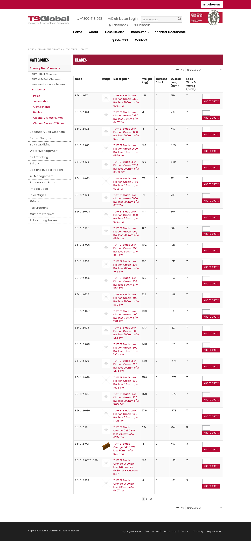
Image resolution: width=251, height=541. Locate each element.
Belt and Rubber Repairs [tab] (47, 170)
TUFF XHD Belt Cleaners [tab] (46, 79)
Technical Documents (169, 32)
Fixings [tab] (34, 201)
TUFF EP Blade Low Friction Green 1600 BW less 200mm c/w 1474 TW (126, 366)
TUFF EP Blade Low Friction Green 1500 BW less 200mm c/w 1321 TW (126, 333)
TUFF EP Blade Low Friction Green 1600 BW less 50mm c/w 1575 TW (125, 382)
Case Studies (114, 32)
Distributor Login (124, 18)
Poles (36, 96)
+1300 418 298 (91, 18)
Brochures (138, 32)
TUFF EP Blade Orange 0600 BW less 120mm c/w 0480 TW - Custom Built (125, 467)
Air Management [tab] (41, 176)
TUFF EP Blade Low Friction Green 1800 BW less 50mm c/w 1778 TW (125, 416)
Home (77, 32)
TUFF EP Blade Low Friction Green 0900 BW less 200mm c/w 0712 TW (126, 200)
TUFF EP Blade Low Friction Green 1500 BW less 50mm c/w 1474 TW (125, 349)
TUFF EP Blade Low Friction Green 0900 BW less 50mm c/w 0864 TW (125, 217)
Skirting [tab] (35, 163)
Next (151, 498)
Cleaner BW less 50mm (48, 117)
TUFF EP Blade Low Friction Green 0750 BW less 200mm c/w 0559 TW (126, 167)
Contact (141, 40)
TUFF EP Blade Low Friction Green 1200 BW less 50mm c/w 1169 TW (125, 283)
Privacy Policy (170, 531)
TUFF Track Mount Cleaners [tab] (49, 84)
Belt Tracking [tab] (39, 157)
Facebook (120, 25)
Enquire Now (211, 4)
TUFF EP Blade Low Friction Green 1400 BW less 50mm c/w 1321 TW (125, 316)
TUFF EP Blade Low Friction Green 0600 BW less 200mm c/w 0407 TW (126, 134)
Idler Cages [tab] (38, 195)
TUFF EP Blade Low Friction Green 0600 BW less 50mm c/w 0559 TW (125, 150)
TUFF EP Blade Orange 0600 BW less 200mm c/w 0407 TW (124, 485)
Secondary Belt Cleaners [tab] (47, 132)
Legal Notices (214, 531)
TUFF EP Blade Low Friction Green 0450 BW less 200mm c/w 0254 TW (126, 101)
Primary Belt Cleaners (50, 49)
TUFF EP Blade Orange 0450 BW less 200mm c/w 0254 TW (124, 432)
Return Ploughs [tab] (40, 138)
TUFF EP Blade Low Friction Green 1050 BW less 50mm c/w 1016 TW (125, 250)
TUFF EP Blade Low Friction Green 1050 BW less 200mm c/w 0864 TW (126, 233)
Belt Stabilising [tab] (40, 144)
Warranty (198, 531)
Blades (37, 112)
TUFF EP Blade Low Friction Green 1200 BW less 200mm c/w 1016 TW (126, 266)
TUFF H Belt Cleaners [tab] (44, 74)
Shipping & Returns (131, 531)
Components (41, 107)
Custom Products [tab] (42, 214)
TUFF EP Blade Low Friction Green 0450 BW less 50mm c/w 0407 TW (125, 117)
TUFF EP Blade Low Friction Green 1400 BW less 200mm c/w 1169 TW (126, 299)
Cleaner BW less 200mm (48, 123)
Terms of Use (151, 531)
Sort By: (180, 69)
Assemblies (40, 101)
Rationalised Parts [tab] (42, 182)
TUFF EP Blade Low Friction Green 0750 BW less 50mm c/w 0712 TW (125, 183)
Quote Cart (119, 40)
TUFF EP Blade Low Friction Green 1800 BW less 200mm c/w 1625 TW (126, 399)
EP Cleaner (71, 49)
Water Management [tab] (44, 151)
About (93, 32)
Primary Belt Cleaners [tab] (45, 68)
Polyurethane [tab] (39, 208)
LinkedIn (143, 25)
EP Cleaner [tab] (38, 89)
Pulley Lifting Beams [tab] (44, 220)
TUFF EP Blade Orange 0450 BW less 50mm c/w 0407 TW (124, 449)
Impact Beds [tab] (39, 189)
